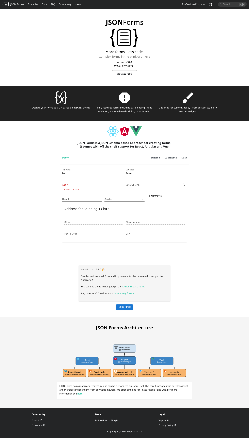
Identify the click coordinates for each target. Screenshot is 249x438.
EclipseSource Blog (105, 420)
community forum (124, 293)
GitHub (35, 420)
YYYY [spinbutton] (128, 185)
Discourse (37, 425)
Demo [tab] (65, 157)
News (78, 4)
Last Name (130, 170)
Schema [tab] (155, 157)
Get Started (124, 73)
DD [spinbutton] (138, 185)
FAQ (53, 4)
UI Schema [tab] (171, 157)
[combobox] (122, 199)
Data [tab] (184, 157)
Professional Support (193, 4)
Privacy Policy (166, 425)
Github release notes (133, 286)
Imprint (163, 420)
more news (124, 307)
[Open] (143, 199)
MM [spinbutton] (134, 185)
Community (65, 4)
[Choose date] (184, 185)
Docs (44, 4)
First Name (66, 170)
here (79, 393)
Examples (33, 4)
